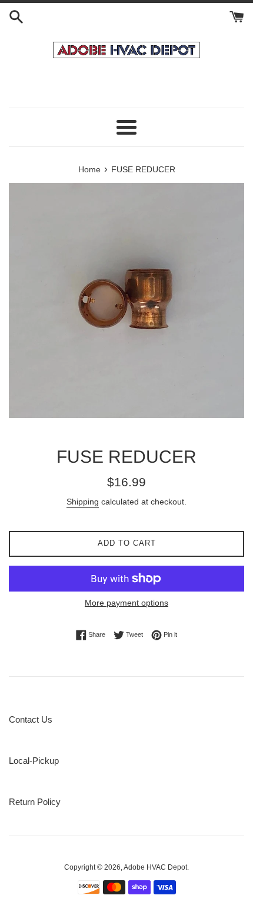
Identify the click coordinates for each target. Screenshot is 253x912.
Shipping (82, 501)
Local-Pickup (34, 761)
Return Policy (35, 802)
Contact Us (30, 719)
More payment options (126, 602)
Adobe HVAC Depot (155, 867)
